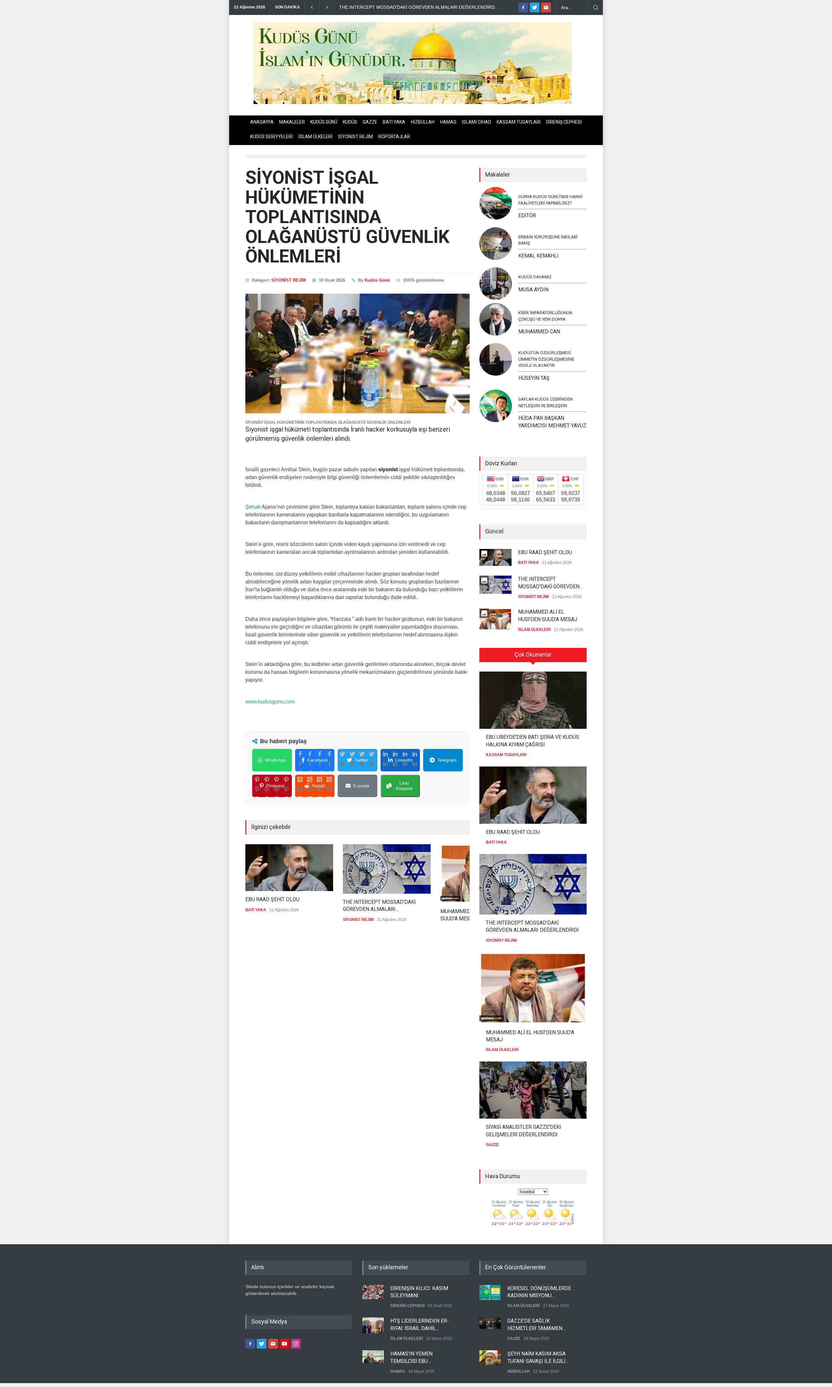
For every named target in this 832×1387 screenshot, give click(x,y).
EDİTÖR (527, 215)
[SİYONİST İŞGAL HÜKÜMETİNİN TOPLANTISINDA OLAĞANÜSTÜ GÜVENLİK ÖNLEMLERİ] (357, 353)
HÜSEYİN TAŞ (534, 378)
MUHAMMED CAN (539, 331)
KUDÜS (350, 122)
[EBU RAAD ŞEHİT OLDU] (289, 867)
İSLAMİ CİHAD (476, 122)
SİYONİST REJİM (355, 136)
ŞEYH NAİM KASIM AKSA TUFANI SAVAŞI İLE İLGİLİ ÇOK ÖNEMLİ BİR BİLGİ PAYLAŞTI (536, 1358)
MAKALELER (292, 122)
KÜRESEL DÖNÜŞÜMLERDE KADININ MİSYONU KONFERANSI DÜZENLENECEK (539, 1292)
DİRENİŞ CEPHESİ (564, 122)
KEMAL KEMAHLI (538, 256)
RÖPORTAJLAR (394, 136)
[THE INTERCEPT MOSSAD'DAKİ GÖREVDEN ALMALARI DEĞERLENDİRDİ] (387, 869)
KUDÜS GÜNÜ (323, 122)
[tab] (533, 657)
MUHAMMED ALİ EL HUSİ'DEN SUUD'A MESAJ (547, 615)
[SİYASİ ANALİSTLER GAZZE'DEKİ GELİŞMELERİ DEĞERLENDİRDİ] (533, 1090)
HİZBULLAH (423, 122)
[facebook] (523, 7)
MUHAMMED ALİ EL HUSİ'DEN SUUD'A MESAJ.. (389, 7)
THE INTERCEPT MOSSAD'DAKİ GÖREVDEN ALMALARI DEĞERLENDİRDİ (379, 906)
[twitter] (535, 7)
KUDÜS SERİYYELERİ (271, 136)
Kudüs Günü (377, 280)
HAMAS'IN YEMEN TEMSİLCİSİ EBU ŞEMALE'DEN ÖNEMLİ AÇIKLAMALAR (415, 1358)
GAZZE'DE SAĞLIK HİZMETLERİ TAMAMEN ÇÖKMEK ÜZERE (534, 1325)
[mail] (546, 7)
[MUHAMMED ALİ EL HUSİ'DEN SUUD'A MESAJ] (533, 988)
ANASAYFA (262, 122)
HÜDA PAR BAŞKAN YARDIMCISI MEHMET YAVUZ (552, 421)
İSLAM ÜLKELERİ (315, 136)
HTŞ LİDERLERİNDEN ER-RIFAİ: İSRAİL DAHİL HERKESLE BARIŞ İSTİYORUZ (424, 1325)
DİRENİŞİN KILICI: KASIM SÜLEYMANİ (419, 1292)
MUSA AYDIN (533, 290)
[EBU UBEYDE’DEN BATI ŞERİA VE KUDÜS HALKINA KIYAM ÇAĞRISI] (533, 700)
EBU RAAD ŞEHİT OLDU (272, 899)
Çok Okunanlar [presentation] (533, 654)
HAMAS (448, 122)
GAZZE (370, 122)
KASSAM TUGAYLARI (518, 122)
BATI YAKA (394, 122)
